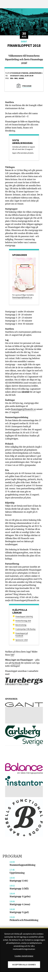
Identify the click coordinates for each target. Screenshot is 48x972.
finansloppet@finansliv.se (22, 297)
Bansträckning (20, 625)
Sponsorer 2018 (21, 640)
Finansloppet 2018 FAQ (24, 616)
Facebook (16, 663)
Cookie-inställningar (24, 956)
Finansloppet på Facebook (21, 634)
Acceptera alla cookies (24, 964)
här (12, 654)
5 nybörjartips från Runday (25, 629)
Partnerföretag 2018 (23, 621)
